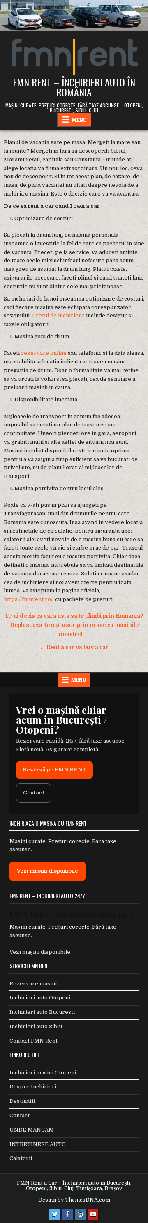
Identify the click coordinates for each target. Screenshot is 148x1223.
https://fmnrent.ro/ (28, 599)
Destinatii (22, 1101)
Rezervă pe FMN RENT (54, 769)
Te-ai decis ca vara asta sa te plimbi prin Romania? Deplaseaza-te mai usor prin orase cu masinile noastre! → (74, 625)
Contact (33, 793)
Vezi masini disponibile (47, 871)
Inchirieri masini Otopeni (42, 1072)
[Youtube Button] (93, 1214)
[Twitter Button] (54, 1214)
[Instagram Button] (80, 1214)
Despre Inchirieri (32, 1086)
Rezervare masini (33, 984)
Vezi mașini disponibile (39, 952)
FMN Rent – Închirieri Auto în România (74, 87)
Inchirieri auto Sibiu (35, 1026)
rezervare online (44, 353)
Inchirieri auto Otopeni (39, 998)
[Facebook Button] (67, 1214)
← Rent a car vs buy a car (74, 647)
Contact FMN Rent (33, 1041)
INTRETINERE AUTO (37, 1144)
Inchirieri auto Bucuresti (42, 1012)
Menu (79, 119)
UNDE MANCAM (31, 1130)
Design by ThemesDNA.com (74, 1200)
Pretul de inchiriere (58, 315)
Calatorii (20, 1158)
